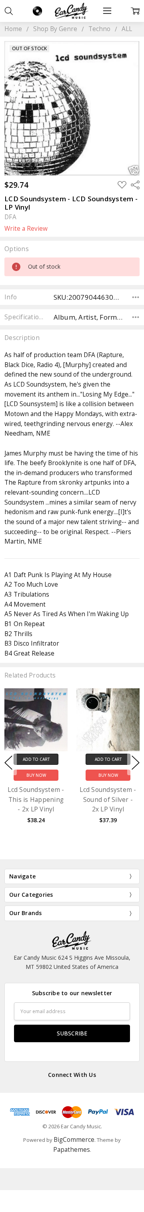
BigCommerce (74, 1139)
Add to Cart (36, 759)
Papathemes (71, 1149)
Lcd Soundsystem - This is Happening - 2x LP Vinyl (36, 799)
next (135, 762)
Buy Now (36, 775)
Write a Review (26, 228)
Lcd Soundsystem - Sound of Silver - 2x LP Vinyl (108, 799)
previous (8, 762)
